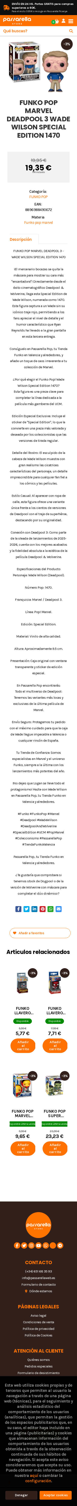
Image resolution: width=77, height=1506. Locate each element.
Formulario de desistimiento (39, 1373)
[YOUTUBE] (38, 1245)
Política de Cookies (38, 1335)
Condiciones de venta (38, 1322)
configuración (38, 1480)
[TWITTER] (24, 1245)
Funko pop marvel (38, 222)
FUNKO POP (38, 197)
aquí (34, 1475)
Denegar (21, 1495)
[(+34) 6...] (46, 1245)
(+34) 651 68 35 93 (38, 1271)
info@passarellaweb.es (38, 1278)
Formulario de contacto (38, 1284)
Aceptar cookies (55, 1495)
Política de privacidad (38, 1329)
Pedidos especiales (38, 1366)
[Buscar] (71, 31)
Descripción (21, 239)
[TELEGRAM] (60, 1245)
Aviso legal (38, 1315)
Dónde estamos (40, 1291)
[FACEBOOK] (17, 1245)
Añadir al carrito (23, 1045)
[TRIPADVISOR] (53, 1245)
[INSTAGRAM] (31, 1245)
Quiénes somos (38, 1360)
